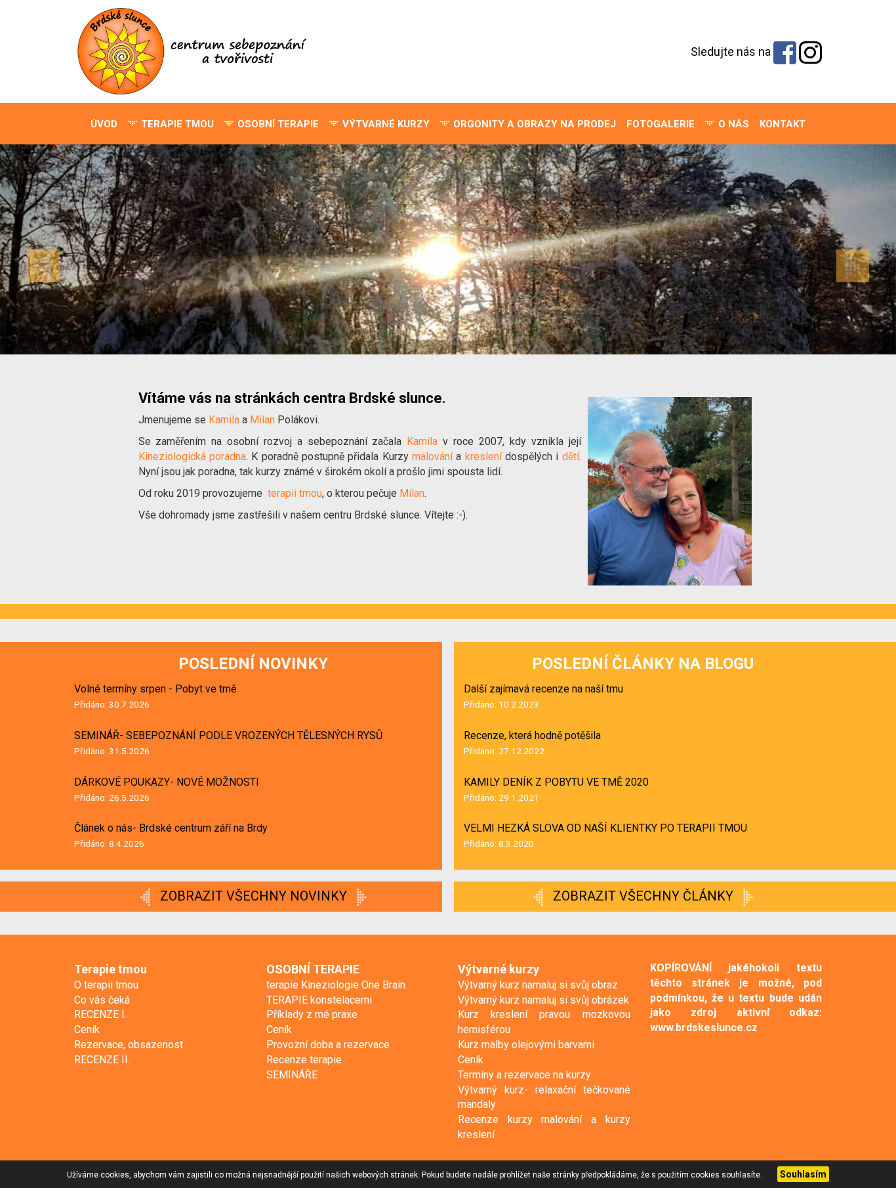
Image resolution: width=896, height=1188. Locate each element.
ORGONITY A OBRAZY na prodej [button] (533, 124)
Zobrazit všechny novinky (253, 896)
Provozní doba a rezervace (328, 1044)
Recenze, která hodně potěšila (532, 735)
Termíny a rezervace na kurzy (524, 1075)
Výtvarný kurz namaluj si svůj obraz (538, 985)
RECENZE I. (100, 1014)
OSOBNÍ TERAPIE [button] (277, 124)
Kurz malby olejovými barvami (526, 1044)
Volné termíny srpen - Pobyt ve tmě (155, 689)
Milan (263, 420)
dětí (570, 456)
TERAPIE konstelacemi (319, 1000)
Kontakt (782, 124)
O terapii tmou (106, 985)
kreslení (483, 456)
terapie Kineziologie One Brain (335, 985)
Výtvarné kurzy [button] (385, 124)
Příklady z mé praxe (311, 1014)
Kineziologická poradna (192, 456)
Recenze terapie (304, 1059)
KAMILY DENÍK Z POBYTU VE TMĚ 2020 (556, 782)
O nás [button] (732, 124)
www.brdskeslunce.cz (704, 1027)
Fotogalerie (660, 124)
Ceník (87, 1029)
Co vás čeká (102, 1000)
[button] (67, 249)
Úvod (104, 124)
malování (432, 456)
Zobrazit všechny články (643, 896)
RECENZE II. (102, 1059)
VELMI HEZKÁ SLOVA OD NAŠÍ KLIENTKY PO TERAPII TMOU (605, 828)
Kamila (225, 420)
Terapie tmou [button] (176, 124)
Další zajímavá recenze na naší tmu (543, 689)
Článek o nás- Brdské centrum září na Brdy (171, 828)
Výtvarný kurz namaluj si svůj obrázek (543, 1000)
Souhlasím (803, 1174)
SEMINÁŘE (291, 1075)
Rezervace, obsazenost (128, 1044)
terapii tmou (295, 493)
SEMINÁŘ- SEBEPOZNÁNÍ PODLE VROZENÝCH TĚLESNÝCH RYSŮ (228, 735)
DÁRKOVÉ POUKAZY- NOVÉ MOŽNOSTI (166, 782)
